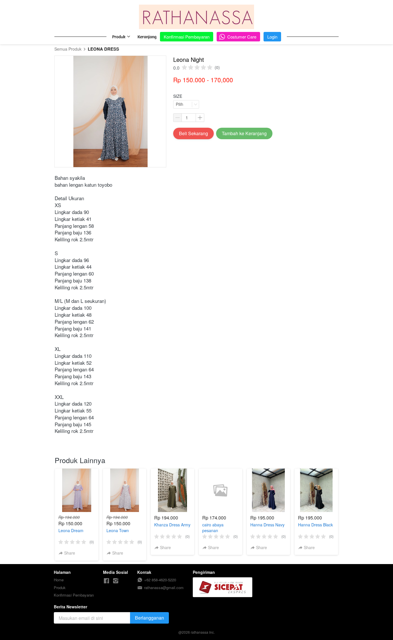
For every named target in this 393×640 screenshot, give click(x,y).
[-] (106, 580)
